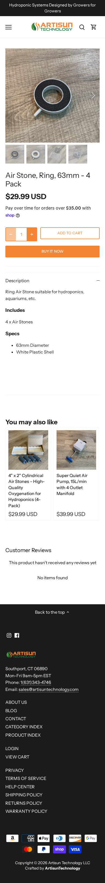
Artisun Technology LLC (69, 862)
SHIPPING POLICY (24, 794)
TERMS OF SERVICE (25, 778)
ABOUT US (16, 702)
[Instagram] (9, 635)
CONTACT (15, 718)
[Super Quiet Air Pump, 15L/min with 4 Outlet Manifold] (76, 450)
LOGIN (12, 748)
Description (17, 280)
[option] (52, 95)
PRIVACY (14, 770)
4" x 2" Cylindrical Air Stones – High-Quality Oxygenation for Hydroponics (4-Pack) (26, 490)
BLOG (11, 710)
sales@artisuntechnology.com (49, 689)
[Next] (93, 95)
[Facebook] (17, 635)
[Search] (82, 27)
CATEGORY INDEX (24, 726)
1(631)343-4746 (35, 682)
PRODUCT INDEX (23, 735)
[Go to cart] (93, 27)
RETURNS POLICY (23, 803)
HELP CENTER (20, 786)
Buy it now (52, 251)
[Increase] (32, 234)
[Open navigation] (8, 27)
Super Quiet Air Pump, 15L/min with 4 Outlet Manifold (72, 484)
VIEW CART (17, 757)
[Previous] (12, 95)
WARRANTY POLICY (26, 811)
